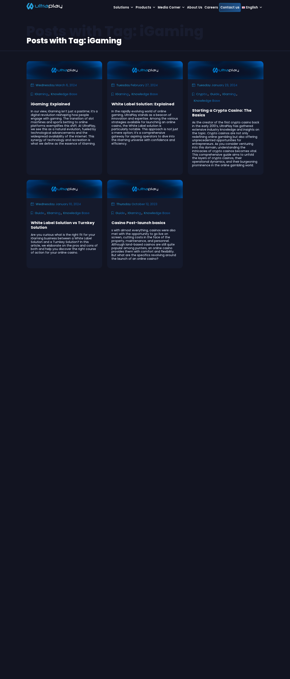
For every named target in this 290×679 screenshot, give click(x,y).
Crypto (201, 94)
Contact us (229, 7)
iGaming (41, 94)
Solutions (121, 7)
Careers (211, 7)
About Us (194, 7)
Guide (215, 94)
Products (143, 7)
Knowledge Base (64, 94)
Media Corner (169, 7)
